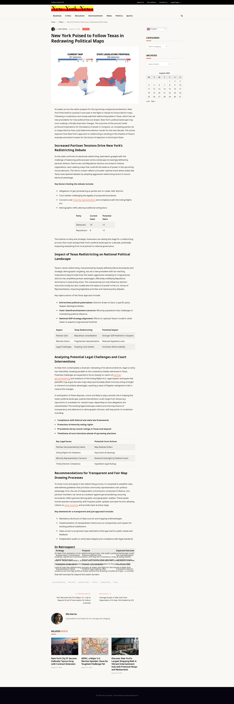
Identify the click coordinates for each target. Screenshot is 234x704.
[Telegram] (42, 171)
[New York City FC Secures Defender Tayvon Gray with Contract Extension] (64, 646)
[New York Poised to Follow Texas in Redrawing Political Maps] (95, 75)
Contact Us (163, 2)
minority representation (84, 199)
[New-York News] (72, 9)
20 (159, 93)
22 (170, 93)
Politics (119, 15)
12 (154, 89)
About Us (140, 2)
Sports (130, 15)
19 (154, 93)
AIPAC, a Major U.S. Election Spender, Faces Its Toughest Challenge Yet (94, 661)
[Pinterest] (42, 134)
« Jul (148, 101)
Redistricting (105, 582)
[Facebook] (42, 115)
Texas (115, 582)
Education (80, 15)
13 (159, 89)
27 (159, 97)
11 (149, 89)
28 (165, 97)
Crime (68, 15)
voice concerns (71, 505)
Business (57, 15)
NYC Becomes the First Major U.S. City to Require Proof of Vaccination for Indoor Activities (74, 600)
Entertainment (95, 15)
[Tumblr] (42, 152)
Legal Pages (175, 2)
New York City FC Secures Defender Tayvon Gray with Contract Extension (64, 661)
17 (180, 89)
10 (180, 85)
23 (175, 93)
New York (71, 582)
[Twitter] (42, 121)
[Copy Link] (42, 146)
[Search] (181, 15)
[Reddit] (42, 158)
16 (175, 89)
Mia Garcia (62, 29)
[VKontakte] (42, 165)
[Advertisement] (122, 8)
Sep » (153, 101)
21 (165, 93)
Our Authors (151, 2)
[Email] (42, 140)
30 (175, 97)
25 (149, 97)
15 (170, 89)
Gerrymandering (58, 582)
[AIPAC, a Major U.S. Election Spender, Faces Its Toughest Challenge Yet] (94, 646)
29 (170, 97)
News (109, 15)
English (153, 29)
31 (180, 97)
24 (180, 93)
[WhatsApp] (42, 177)
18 (149, 93)
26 (154, 97)
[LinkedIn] (42, 127)
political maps (83, 582)
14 (165, 89)
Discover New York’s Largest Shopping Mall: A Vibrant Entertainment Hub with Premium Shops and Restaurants (124, 664)
